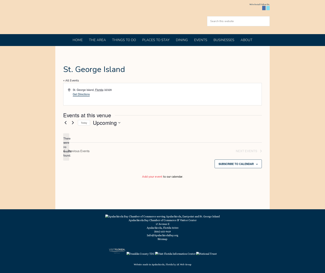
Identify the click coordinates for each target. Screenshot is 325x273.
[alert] (66, 147)
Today (84, 122)
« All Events (71, 80)
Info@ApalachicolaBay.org (162, 235)
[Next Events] (73, 122)
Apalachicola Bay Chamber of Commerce (87, 17)
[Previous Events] (65, 122)
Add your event (152, 177)
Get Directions (81, 94)
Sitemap (162, 239)
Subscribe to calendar (236, 164)
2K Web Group (184, 264)
